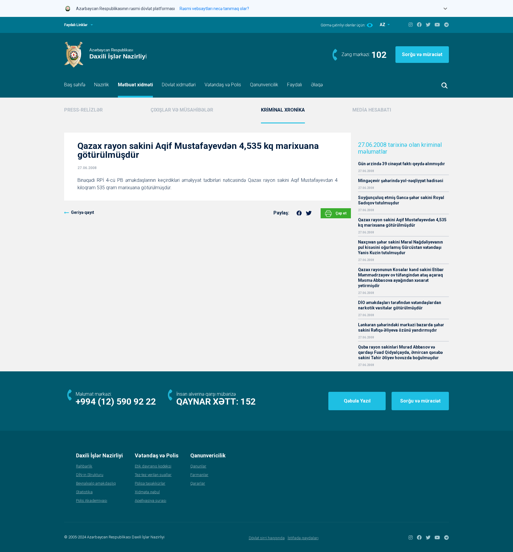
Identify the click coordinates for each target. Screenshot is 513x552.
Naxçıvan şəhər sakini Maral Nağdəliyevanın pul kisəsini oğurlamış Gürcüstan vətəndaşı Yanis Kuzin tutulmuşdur (400, 247)
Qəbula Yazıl (357, 401)
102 (379, 55)
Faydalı (294, 85)
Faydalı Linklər (76, 25)
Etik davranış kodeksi (153, 466)
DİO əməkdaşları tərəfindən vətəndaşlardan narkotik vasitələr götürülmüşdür (399, 305)
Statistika (84, 492)
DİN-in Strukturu (89, 475)
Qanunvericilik (264, 85)
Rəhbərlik (84, 466)
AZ (383, 24)
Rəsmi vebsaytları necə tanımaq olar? (214, 8)
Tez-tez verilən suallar (153, 475)
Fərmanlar (199, 475)
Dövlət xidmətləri (179, 85)
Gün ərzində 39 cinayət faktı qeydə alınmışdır (401, 163)
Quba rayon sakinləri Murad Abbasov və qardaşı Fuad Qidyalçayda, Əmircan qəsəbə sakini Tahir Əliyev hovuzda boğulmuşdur (400, 352)
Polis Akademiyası (91, 500)
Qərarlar (197, 483)
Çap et (340, 213)
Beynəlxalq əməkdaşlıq (96, 483)
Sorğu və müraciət (422, 54)
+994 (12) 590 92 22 (116, 401)
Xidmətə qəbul (147, 492)
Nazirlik (101, 85)
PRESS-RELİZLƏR (83, 110)
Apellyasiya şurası (150, 500)
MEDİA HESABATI (371, 110)
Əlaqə (317, 85)
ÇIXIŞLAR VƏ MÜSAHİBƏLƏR (182, 110)
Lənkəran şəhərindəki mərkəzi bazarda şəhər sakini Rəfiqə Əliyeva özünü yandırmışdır (401, 327)
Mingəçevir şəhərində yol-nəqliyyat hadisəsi (400, 180)
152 (248, 401)
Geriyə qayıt (82, 212)
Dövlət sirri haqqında (267, 538)
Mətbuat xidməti (135, 85)
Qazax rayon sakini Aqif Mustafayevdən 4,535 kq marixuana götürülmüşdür (402, 222)
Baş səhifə (74, 85)
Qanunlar (198, 466)
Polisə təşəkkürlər (150, 483)
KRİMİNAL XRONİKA (283, 110)
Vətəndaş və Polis (223, 85)
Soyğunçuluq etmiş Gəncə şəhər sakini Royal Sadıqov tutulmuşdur (401, 200)
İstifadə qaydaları (303, 538)
